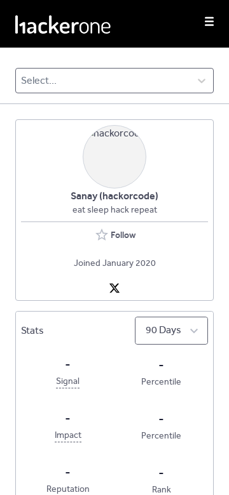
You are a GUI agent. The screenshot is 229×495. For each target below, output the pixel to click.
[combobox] (22, 80)
